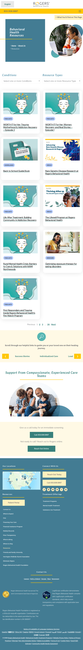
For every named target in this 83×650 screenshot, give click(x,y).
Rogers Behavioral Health (16, 638)
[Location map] (21, 481)
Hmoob (77, 632)
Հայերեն (71, 632)
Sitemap (15, 641)
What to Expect (8, 514)
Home (13, 46)
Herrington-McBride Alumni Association (16, 556)
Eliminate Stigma (8, 561)
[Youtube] (52, 489)
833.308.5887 (11, 11)
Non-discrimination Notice (27, 641)
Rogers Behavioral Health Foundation (15, 565)
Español (4, 632)
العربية (54, 632)
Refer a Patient (35, 579)
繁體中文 (11, 632)
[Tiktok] (44, 489)
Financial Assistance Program (12, 526)
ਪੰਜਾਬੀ (47, 635)
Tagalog (25, 632)
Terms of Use (55, 641)
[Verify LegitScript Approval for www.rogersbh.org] (46, 599)
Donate (44, 579)
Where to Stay (8, 544)
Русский (48, 632)
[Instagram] (61, 489)
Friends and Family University (13, 552)
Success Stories (22, 356)
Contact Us (6, 509)
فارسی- (64, 632)
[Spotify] (65, 489)
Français (42, 635)
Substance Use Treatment (51, 510)
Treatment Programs (50, 501)
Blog (49, 579)
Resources (6, 548)
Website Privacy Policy (61, 638)
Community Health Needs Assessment (45, 644)
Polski (59, 632)
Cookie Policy (65, 641)
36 (48, 324)
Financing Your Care (10, 522)
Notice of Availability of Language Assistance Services (41, 629)
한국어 (31, 632)
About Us (21, 46)
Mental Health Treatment (51, 505)
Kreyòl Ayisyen (40, 632)
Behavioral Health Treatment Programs (39, 638)
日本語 (36, 635)
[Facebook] (57, 489)
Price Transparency (9, 535)
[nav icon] (80, 11)
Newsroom (55, 579)
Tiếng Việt (18, 632)
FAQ (4, 518)
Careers (26, 579)
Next (53, 324)
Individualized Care (49, 356)
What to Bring (7, 539)
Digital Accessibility (43, 641)
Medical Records (8, 531)
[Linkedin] (48, 489)
